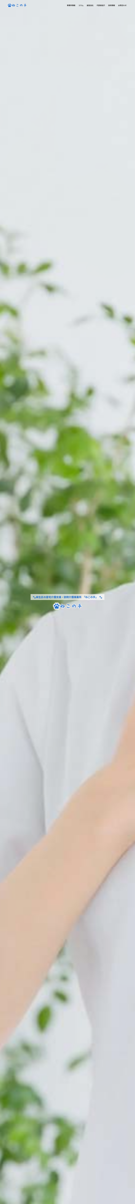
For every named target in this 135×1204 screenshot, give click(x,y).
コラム (81, 5)
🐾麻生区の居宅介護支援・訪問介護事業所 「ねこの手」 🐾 (67, 597)
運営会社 (90, 5)
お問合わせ (122, 5)
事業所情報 (71, 5)
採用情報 (111, 5)
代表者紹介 (101, 5)
